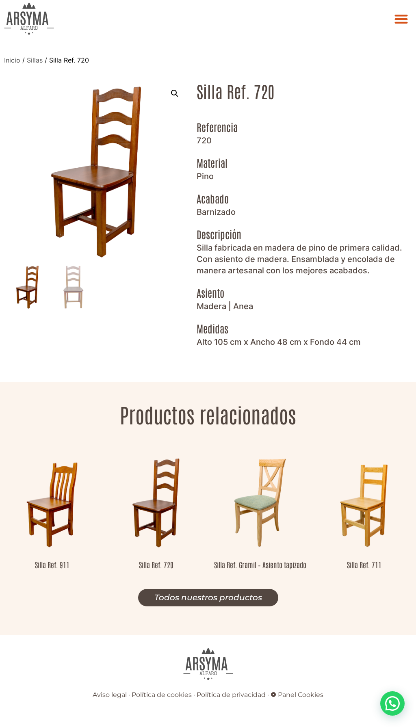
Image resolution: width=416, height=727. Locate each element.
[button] (401, 19)
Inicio (12, 60)
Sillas (35, 60)
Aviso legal (110, 695)
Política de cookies (162, 695)
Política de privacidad (231, 695)
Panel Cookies (300, 695)
